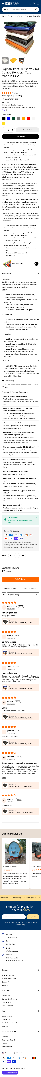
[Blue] (8, 118)
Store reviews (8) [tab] (30, 588)
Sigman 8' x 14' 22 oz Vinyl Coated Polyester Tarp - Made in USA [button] (20, 622)
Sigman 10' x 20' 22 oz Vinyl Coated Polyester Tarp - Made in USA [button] (21, 812)
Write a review (20, 579)
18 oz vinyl (12, 339)
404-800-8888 (10, 944)
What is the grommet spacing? (14, 459)
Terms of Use (30, 922)
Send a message (12, 937)
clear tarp (27, 327)
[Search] (36, 9)
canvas (10, 354)
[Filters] (4, 594)
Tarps (10, 16)
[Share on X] (17, 555)
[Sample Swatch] (7, 264)
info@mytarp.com (12, 951)
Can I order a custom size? (12, 505)
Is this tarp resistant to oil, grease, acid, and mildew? (19, 492)
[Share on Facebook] (10, 555)
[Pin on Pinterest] (23, 555)
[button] (7, 93)
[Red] (28, 118)
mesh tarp (12, 349)
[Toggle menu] (3, 3)
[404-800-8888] (29, 3)
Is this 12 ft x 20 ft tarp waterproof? (15, 396)
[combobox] (20, 9)
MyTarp (9, 1068)
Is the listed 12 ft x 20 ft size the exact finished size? (19, 480)
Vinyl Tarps (18, 16)
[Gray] (18, 118)
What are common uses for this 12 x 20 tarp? (19, 447)
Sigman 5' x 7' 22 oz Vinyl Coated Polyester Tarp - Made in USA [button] (20, 688)
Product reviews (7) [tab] (11, 588)
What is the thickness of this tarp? (15, 471)
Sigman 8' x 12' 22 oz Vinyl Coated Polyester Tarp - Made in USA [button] (20, 744)
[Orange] (23, 118)
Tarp (20, 96)
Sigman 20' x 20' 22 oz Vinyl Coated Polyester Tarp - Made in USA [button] (21, 654)
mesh (26, 324)
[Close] (37, 517)
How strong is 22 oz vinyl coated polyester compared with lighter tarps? (18, 434)
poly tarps (33, 319)
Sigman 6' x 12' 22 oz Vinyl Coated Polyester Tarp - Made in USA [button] (20, 718)
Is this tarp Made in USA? (12, 423)
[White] (33, 118)
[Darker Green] (13, 118)
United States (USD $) (12, 1053)
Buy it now (21, 136)
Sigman (9, 96)
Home (4, 16)
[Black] (3, 118)
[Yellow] (3, 123)
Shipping (4, 105)
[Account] (34, 3)
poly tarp (11, 344)
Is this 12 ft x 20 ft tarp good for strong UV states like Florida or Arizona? (18, 409)
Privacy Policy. (20, 925)
